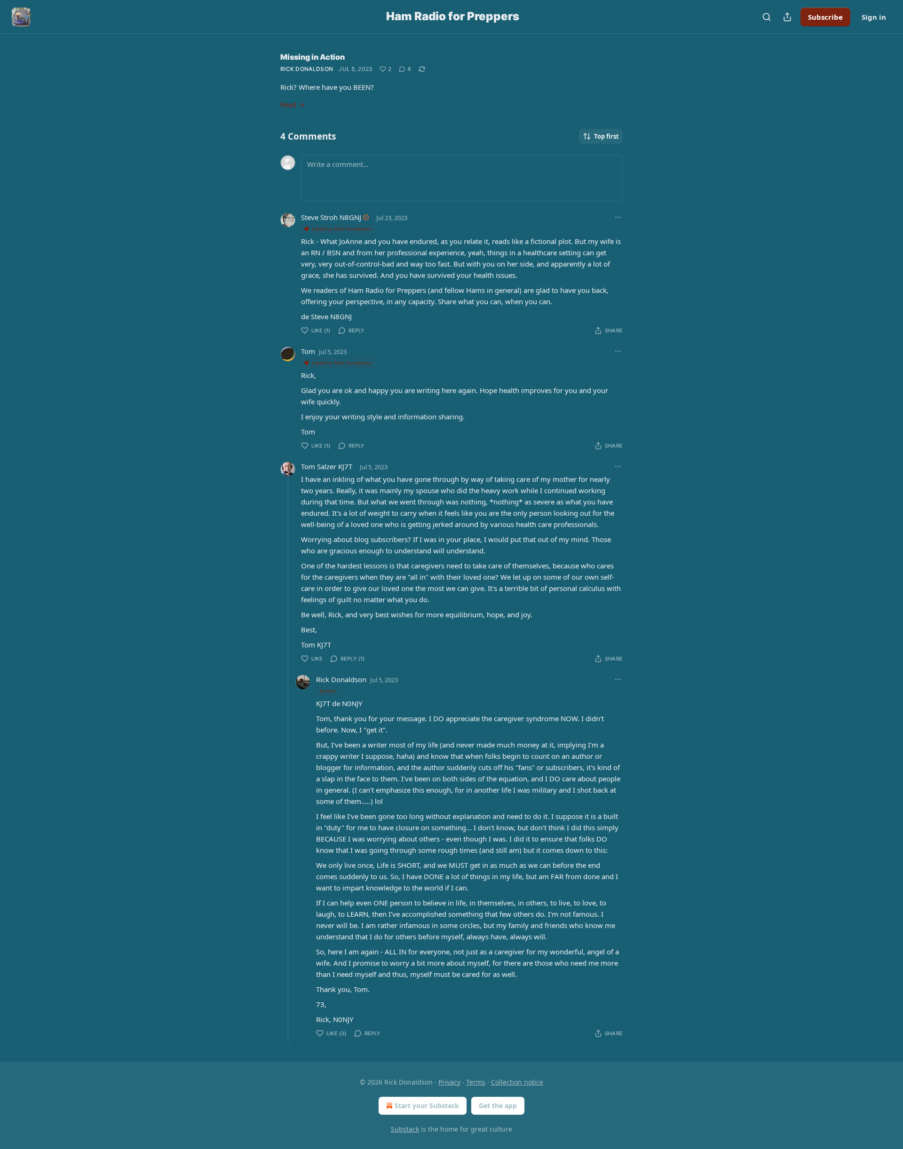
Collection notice (517, 1082)
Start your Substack (427, 1105)
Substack (405, 1129)
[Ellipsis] (618, 217)
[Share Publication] (787, 17)
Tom (308, 351)
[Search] (766, 17)
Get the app (498, 1105)
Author (328, 690)
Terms (475, 1082)
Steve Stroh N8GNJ (331, 217)
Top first (606, 136)
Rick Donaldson (306, 68)
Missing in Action (312, 57)
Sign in (874, 17)
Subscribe (825, 17)
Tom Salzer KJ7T (326, 466)
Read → (292, 104)
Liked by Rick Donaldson (342, 228)
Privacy (449, 1082)
